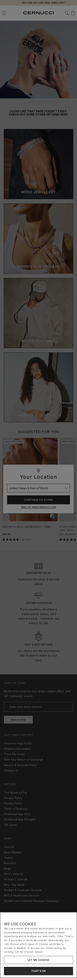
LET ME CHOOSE (38, 959)
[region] (38, 945)
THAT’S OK (38, 970)
